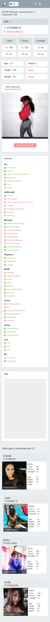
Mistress (10, 273)
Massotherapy (12, 237)
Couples (10, 206)
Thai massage (12, 233)
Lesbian (10, 265)
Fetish (9, 188)
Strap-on (10, 286)
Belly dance (11, 261)
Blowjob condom (13, 304)
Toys (9, 184)
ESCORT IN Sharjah (10, 12)
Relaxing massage (14, 247)
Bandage (10, 293)
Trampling (11, 296)
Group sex (11, 178)
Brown (31, 77)
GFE (8, 307)
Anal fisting (11, 332)
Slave (9, 283)
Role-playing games (14, 289)
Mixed (30, 70)
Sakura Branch (12, 250)
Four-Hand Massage (15, 240)
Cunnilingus (11, 317)
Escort (9, 196)
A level (9, 171)
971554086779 (14, 27)
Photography (12, 199)
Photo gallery (12, 87)
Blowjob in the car (14, 314)
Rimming (10, 216)
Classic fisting (12, 328)
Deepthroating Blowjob (16, 311)
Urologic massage (14, 230)
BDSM (9, 279)
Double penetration (14, 181)
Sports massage (13, 243)
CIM (8, 343)
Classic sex (11, 168)
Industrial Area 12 (27, 12)
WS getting (11, 361)
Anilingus (10, 320)
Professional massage (15, 223)
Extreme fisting (12, 335)
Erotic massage (13, 227)
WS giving (11, 358)
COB (8, 346)
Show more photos (25, 145)
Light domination (13, 276)
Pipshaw (10, 212)
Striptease (11, 258)
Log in (40, 3)
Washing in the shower (16, 209)
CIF (8, 350)
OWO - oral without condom (17, 174)
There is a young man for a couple (20, 202)
